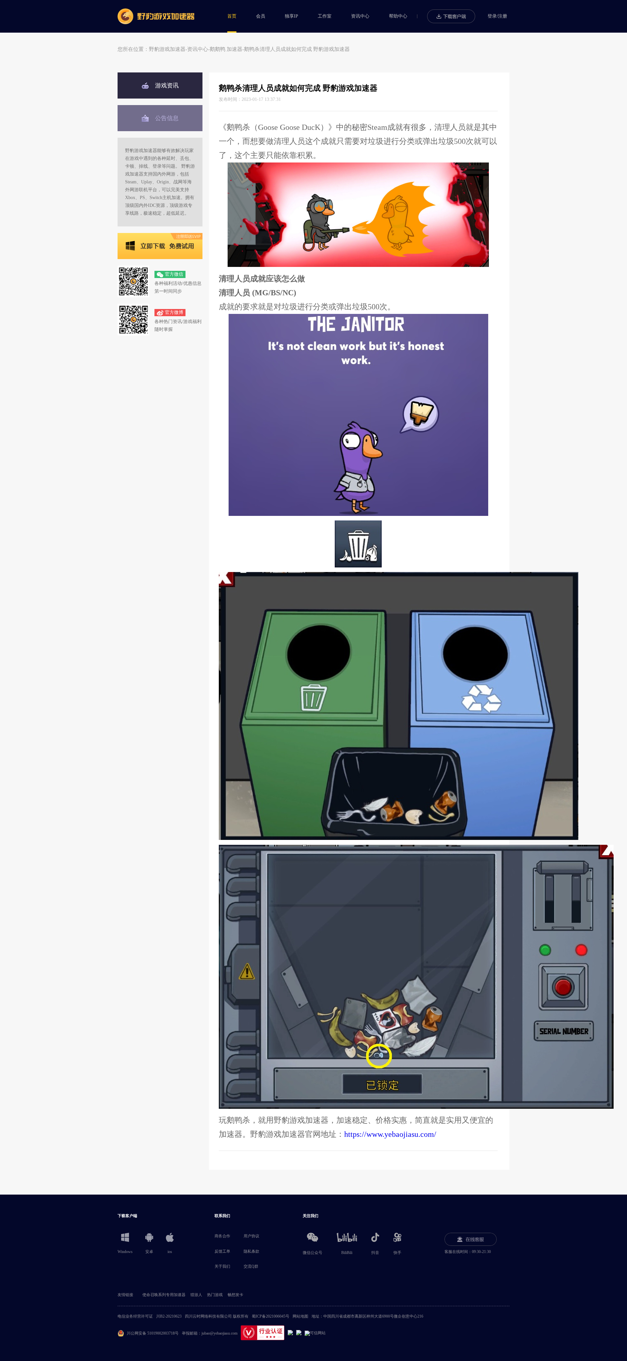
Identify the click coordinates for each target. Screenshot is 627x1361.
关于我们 (222, 1266)
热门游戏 (215, 1294)
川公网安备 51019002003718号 (153, 1333)
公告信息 (167, 118)
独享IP (291, 16)
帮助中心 (398, 16)
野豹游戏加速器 (167, 49)
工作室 (324, 16)
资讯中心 (360, 16)
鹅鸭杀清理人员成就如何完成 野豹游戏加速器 (297, 49)
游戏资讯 (167, 85)
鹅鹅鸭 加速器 (226, 49)
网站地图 (300, 1316)
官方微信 (174, 274)
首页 (231, 16)
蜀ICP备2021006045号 (270, 1316)
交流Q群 (251, 1266)
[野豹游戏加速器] (156, 16)
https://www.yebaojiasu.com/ (390, 1134)
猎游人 (196, 1294)
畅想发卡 (235, 1294)
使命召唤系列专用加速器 (163, 1294)
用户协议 (251, 1236)
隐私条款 (251, 1251)
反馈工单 (222, 1251)
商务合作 (222, 1236)
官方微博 (174, 312)
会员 (260, 16)
